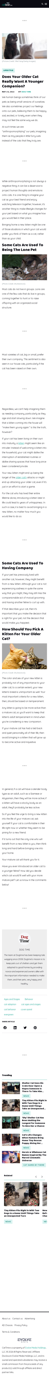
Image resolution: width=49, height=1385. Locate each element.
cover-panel (26, 1009)
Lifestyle (8, 70)
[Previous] (36, 1177)
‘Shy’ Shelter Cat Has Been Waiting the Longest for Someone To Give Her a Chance (33, 1121)
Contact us (17, 1318)
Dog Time (26, 91)
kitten (21, 443)
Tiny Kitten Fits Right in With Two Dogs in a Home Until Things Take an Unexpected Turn (34, 1104)
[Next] (42, 1177)
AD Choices (7, 1325)
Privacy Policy (21, 1325)
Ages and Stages (12, 999)
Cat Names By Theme (33, 1165)
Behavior (29, 999)
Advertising (30, 1318)
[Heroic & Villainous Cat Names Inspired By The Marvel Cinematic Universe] (11, 1157)
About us (6, 1318)
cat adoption (10, 1004)
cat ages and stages (31, 1004)
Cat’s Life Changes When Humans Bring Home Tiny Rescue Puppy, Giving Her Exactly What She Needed (32, 1139)
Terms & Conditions (11, 1332)
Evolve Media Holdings (35, 1347)
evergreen (8, 1014)
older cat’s (21, 477)
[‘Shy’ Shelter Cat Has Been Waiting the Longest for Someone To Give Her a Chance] (11, 1122)
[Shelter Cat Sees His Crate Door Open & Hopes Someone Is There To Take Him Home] (11, 1088)
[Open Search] (42, 4)
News (26, 1096)
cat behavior (10, 1009)
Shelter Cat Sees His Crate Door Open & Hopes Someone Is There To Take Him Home (32, 1087)
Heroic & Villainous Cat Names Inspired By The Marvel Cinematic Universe (34, 1156)
